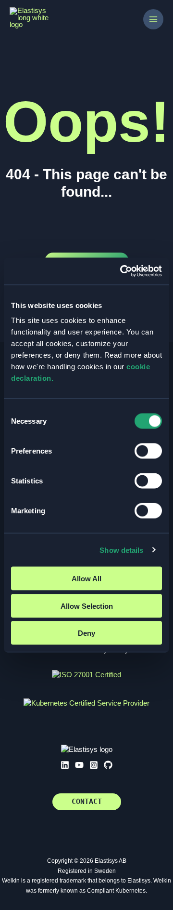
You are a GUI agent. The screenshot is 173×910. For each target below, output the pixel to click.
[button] (86, 801)
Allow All (86, 579)
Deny (86, 633)
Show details (121, 550)
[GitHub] (108, 765)
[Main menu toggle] (153, 19)
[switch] (148, 451)
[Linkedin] (65, 765)
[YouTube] (79, 765)
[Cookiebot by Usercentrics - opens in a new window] (122, 271)
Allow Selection (87, 606)
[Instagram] (93, 765)
